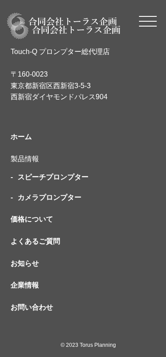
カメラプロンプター (49, 197)
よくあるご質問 (35, 241)
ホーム (21, 136)
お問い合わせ (32, 307)
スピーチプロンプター (53, 177)
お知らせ (25, 263)
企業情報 (25, 285)
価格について (32, 219)
